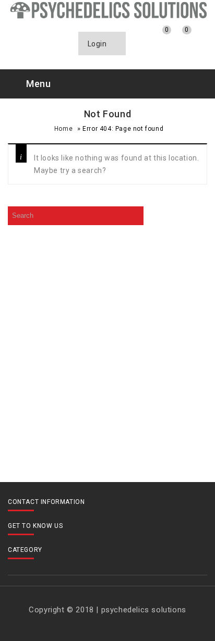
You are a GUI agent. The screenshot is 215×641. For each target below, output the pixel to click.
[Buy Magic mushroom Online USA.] (107, 9)
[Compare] (138, 38)
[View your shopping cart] (178, 38)
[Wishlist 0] (158, 38)
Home (63, 128)
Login (98, 44)
